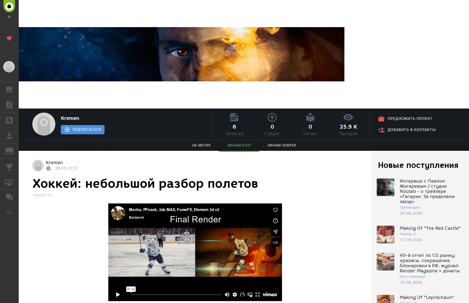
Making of (43, 195)
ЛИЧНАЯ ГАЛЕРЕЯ (281, 145)
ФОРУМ (9, 197)
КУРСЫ (9, 181)
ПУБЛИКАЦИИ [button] (9, 104)
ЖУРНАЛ (13, 150)
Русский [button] (12, 212)
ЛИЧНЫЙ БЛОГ (239, 145)
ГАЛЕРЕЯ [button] (9, 89)
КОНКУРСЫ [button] (9, 166)
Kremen (70, 118)
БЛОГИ (9, 120)
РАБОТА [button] (9, 135)
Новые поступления (418, 165)
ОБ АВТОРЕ (201, 145)
